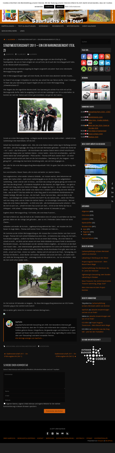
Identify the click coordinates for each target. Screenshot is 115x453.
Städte (85, 234)
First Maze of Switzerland (97, 131)
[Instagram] (112, 188)
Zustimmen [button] (49, 7)
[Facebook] (112, 184)
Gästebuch (80, 438)
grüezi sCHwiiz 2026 (95, 134)
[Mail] (112, 197)
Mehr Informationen (72, 6)
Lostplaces (85, 219)
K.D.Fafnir (85, 322)
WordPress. (109, 441)
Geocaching (10, 346)
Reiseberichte (87, 226)
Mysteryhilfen (87, 223)
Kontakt (40, 438)
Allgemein (11, 39)
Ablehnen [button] (60, 7)
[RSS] (112, 201)
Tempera (101, 441)
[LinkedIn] (112, 192)
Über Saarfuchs (9, 438)
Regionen (86, 232)
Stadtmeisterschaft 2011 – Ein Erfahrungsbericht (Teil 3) (65, 355)
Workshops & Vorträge (26, 438)
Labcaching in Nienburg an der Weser (95, 258)
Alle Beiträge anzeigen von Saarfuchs (29, 338)
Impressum (50, 438)
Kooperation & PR (100, 438)
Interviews (85, 215)
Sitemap (89, 438)
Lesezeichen (44, 346)
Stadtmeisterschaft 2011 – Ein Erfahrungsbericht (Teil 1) (16, 355)
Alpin (85, 229)
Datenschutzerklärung (65, 438)
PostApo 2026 (93, 137)
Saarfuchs (10, 54)
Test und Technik (88, 238)
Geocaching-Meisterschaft (26, 346)
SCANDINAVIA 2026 (95, 117)
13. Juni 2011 (21, 54)
